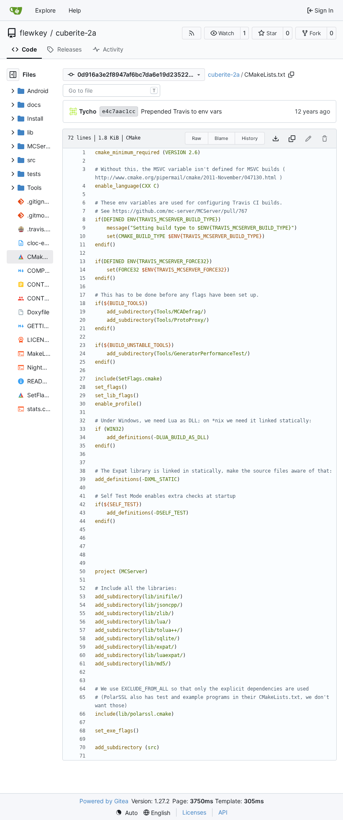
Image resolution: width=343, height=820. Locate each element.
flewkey (33, 33)
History (250, 138)
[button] (222, 33)
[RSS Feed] (191, 33)
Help (75, 10)
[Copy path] (291, 75)
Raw (196, 138)
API (223, 812)
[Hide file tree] (13, 74)
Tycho (88, 111)
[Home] (16, 10)
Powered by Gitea (103, 800)
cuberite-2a (76, 33)
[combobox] (111, 90)
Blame (221, 138)
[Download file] (275, 138)
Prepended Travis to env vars (181, 111)
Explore (45, 10)
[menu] (126, 812)
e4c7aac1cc (119, 111)
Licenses (194, 812)
